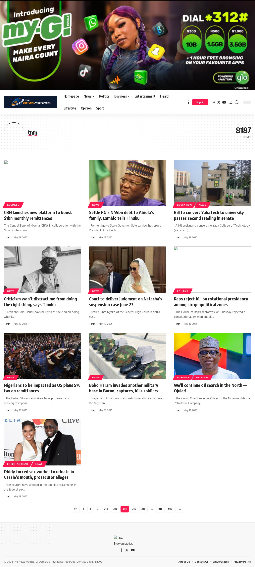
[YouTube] (224, 102)
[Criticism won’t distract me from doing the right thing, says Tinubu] (42, 269)
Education (184, 204)
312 (106, 508)
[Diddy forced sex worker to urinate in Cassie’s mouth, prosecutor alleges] (42, 442)
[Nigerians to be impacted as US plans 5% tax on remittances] (42, 356)
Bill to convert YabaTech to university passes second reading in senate (209, 215)
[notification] (231, 102)
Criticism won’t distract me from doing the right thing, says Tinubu (40, 301)
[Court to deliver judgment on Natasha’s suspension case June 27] (127, 269)
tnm (8, 237)
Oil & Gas (202, 377)
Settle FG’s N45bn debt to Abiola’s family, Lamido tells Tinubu (121, 215)
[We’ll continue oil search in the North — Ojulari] (212, 356)
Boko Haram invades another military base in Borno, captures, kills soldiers (123, 388)
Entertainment (17, 463)
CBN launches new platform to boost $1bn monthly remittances (38, 215)
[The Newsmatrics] (30, 102)
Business (13, 204)
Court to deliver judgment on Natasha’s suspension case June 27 (125, 301)
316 (143, 508)
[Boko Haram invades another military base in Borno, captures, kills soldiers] (127, 356)
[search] (237, 102)
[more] (188, 102)
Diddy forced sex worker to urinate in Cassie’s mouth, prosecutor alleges (39, 474)
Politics (182, 291)
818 (160, 508)
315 (134, 508)
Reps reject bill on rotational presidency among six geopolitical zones (211, 301)
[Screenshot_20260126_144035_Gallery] (127, 45)
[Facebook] (214, 102)
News (96, 204)
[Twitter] (218, 102)
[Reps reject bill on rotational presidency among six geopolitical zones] (212, 269)
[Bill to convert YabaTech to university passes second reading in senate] (212, 183)
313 (115, 508)
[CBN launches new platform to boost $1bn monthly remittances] (42, 183)
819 (170, 508)
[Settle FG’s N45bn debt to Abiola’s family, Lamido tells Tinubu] (127, 183)
